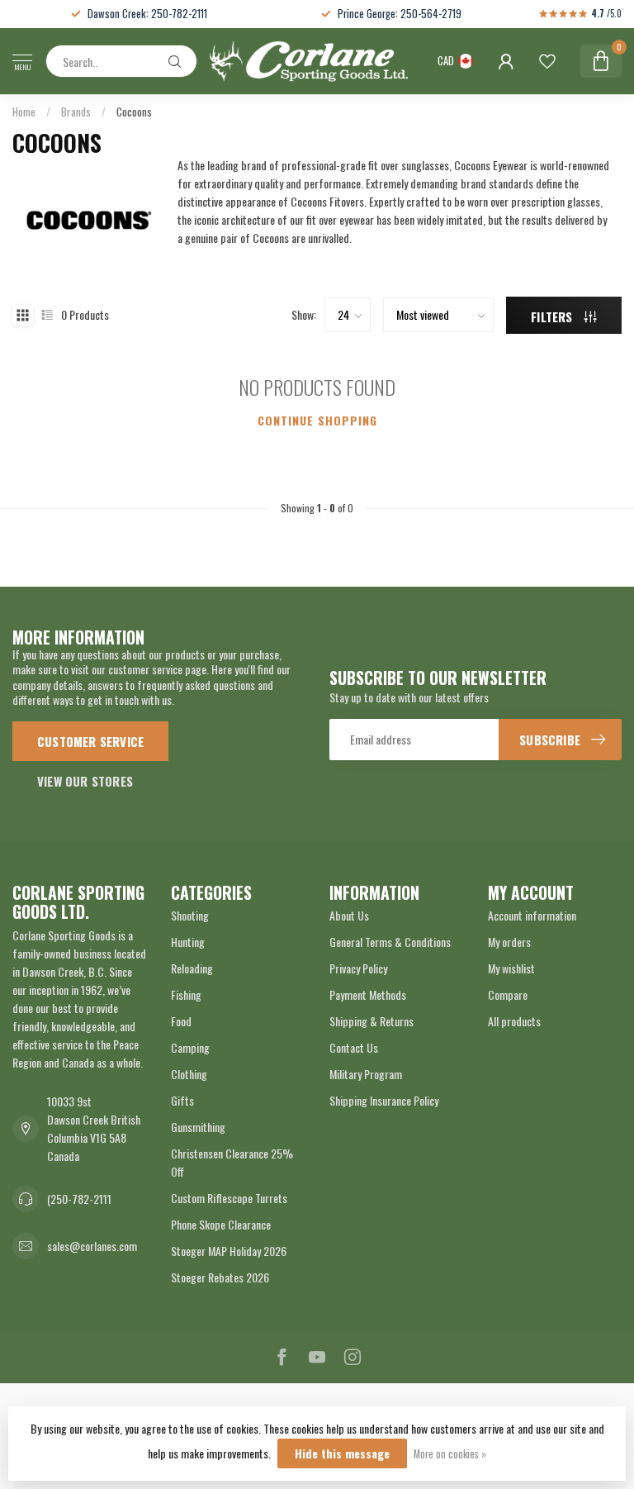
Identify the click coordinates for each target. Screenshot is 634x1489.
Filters (553, 316)
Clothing (189, 1073)
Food (181, 1021)
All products (514, 1021)
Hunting (188, 941)
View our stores (85, 781)
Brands (76, 111)
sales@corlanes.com (92, 1245)
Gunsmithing (198, 1126)
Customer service (90, 741)
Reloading (192, 968)
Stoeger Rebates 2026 (220, 1277)
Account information (532, 915)
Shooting (190, 915)
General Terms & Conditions (390, 941)
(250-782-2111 (79, 1198)
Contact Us (353, 1047)
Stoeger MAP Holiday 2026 (228, 1250)
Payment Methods (367, 994)
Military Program (365, 1073)
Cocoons (134, 111)
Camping (190, 1047)
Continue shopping (317, 420)
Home (23, 111)
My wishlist (511, 968)
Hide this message (342, 1453)
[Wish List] (547, 61)
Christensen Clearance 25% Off (232, 1162)
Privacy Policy (358, 968)
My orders (509, 941)
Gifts (182, 1100)
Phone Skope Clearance (221, 1224)
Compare (508, 994)
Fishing (186, 994)
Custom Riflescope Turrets (229, 1197)
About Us (349, 915)
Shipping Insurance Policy (383, 1100)
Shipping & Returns (371, 1021)
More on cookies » (450, 1454)
